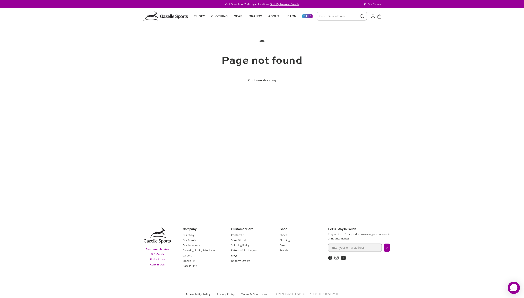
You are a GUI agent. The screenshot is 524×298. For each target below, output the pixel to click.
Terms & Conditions (254, 294)
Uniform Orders (240, 261)
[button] (199, 16)
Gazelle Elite (190, 266)
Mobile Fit (189, 261)
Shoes (283, 235)
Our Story (188, 235)
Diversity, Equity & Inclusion (199, 250)
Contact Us (157, 264)
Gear (282, 245)
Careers (187, 255)
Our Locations (191, 245)
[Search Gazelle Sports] (362, 16)
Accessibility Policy (198, 294)
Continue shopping (262, 80)
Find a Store (157, 259)
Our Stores (374, 4)
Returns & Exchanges (244, 250)
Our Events (189, 240)
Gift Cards (157, 254)
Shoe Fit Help (239, 240)
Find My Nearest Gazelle (284, 4)
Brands (284, 250)
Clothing (285, 240)
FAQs (234, 255)
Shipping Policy (240, 245)
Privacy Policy (226, 294)
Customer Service (157, 249)
